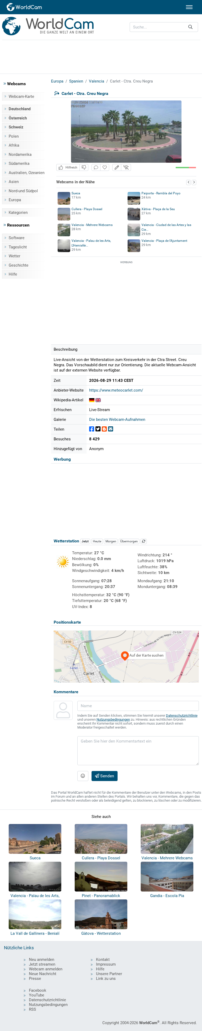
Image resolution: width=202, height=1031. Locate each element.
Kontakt (103, 959)
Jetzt (85, 541)
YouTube (36, 995)
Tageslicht (18, 247)
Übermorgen (129, 541)
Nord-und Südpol (23, 191)
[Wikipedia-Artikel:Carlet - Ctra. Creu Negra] (91, 400)
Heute (97, 541)
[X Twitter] (97, 429)
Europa (15, 199)
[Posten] (91, 429)
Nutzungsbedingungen (113, 719)
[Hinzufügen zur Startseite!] (104, 167)
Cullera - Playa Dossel (87, 209)
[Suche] (190, 27)
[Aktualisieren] (143, 541)
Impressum (106, 964)
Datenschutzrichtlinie (182, 715)
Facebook (37, 990)
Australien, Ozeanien (26, 172)
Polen (14, 136)
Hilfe (13, 274)
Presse (35, 978)
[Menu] (189, 7)
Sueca (76, 193)
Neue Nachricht (42, 973)
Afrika (14, 145)
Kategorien (18, 212)
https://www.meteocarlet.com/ (116, 390)
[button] (116, 167)
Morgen (110, 541)
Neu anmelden (41, 959)
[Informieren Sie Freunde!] (110, 429)
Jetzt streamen (42, 964)
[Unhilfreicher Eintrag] (83, 167)
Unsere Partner (109, 973)
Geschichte (18, 265)
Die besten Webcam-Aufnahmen (117, 419)
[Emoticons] (82, 776)
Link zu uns (106, 978)
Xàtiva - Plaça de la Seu (158, 209)
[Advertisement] (101, 56)
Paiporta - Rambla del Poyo (161, 193)
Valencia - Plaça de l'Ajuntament (164, 241)
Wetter (14, 256)
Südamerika (19, 163)
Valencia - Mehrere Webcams (92, 225)
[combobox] (164, 27)
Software (16, 237)
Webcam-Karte (21, 96)
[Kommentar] (96, 167)
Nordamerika (20, 154)
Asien (14, 181)
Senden (106, 775)
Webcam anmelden (45, 969)
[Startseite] (24, 7)
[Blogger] (104, 429)
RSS (32, 1009)
